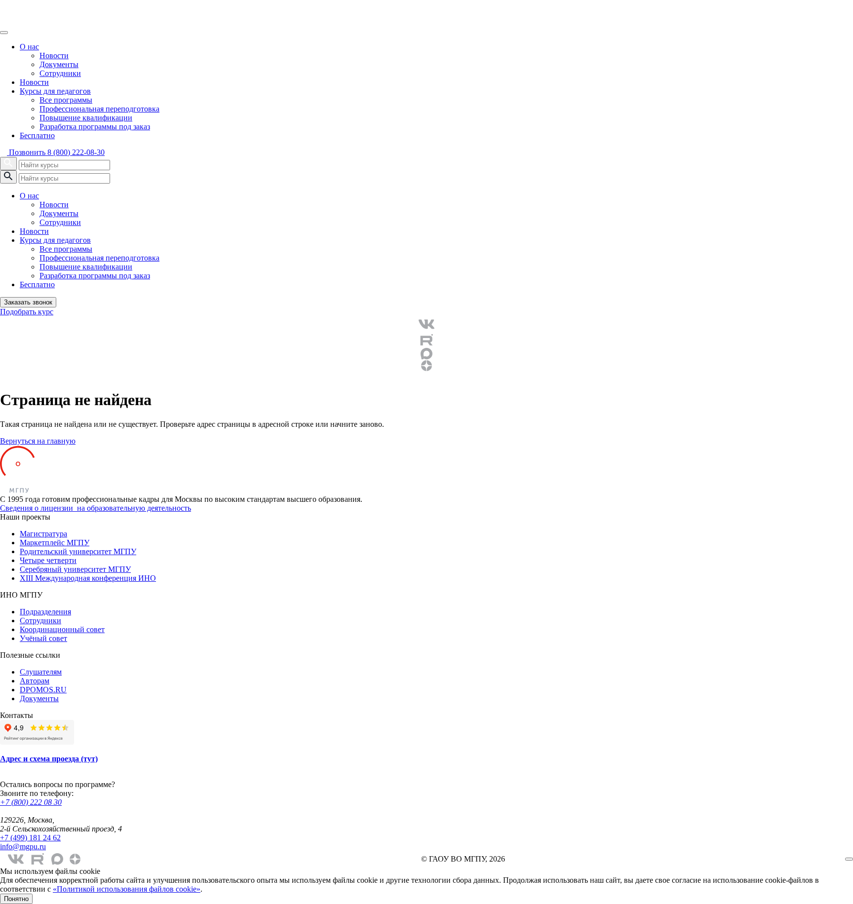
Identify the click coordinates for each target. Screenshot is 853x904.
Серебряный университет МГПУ (75, 569)
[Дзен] (426, 366)
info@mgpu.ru (23, 846)
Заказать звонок (28, 302)
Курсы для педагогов (55, 91)
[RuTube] (426, 340)
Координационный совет (62, 629)
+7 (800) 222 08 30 (31, 802)
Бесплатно (37, 135)
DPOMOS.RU (43, 689)
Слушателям (41, 672)
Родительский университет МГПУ (78, 551)
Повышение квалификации (85, 117)
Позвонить (56, 152)
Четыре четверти (48, 560)
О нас (29, 46)
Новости (54, 55)
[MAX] (426, 354)
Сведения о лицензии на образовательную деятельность (95, 508)
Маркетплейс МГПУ (54, 542)
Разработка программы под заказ (94, 126)
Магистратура (43, 533)
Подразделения (45, 611)
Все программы (65, 100)
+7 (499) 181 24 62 (30, 837)
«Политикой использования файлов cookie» (126, 889)
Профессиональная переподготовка (99, 109)
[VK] (426, 324)
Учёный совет (43, 638)
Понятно (16, 899)
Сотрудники (60, 73)
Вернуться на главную (38, 441)
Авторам (34, 681)
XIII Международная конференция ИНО (88, 578)
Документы (58, 64)
